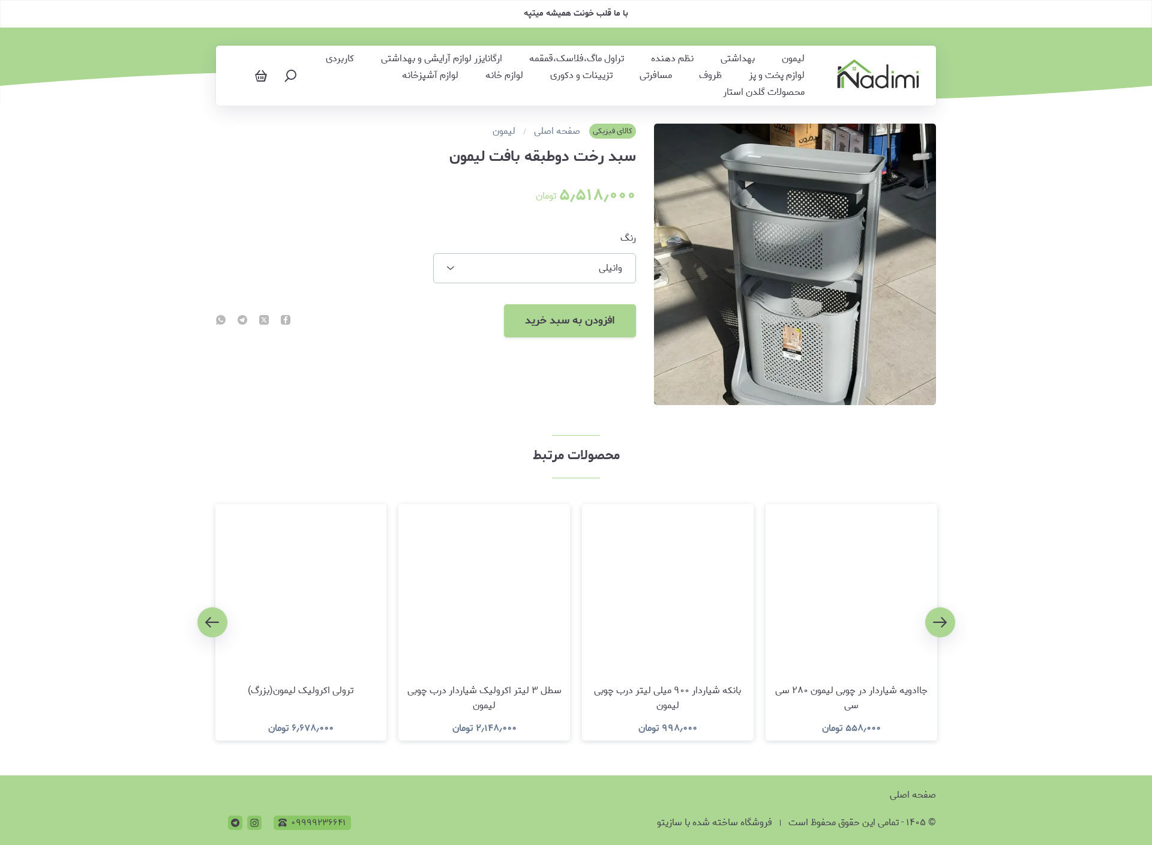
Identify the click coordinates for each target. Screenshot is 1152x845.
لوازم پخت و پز (777, 75)
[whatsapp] (221, 321)
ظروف (710, 75)
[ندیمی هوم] (878, 75)
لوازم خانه (504, 75)
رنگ (628, 238)
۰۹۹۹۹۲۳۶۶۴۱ (318, 823)
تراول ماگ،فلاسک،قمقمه (576, 59)
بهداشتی (738, 59)
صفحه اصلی (557, 131)
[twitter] (264, 321)
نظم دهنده (672, 59)
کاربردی (340, 59)
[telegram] (242, 321)
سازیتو (669, 822)
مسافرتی (656, 75)
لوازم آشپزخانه (430, 75)
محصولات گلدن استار (764, 92)
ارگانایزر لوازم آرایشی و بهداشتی (441, 59)
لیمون (793, 59)
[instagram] (254, 823)
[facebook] (285, 321)
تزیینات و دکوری (581, 75)
